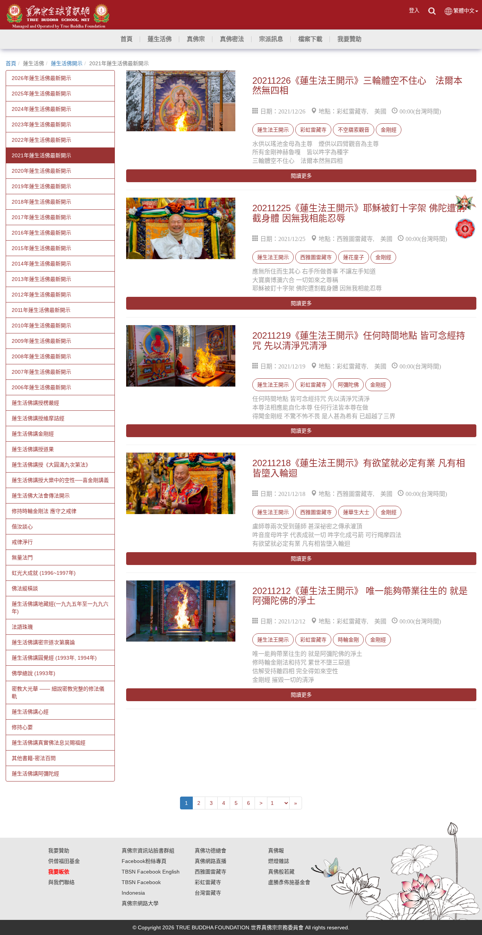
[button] (159, 39)
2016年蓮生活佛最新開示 (41, 233)
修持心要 (22, 727)
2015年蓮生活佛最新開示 (41, 248)
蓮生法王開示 (273, 130)
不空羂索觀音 (353, 130)
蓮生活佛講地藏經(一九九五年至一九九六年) (60, 607)
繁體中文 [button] (463, 11)
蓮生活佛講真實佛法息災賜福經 (48, 743)
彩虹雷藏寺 (313, 130)
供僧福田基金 (64, 861)
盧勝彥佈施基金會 (289, 882)
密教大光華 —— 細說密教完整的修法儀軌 (58, 692)
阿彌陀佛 (348, 385)
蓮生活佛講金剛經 (33, 434)
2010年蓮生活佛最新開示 (41, 325)
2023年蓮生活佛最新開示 (41, 124)
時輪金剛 (348, 640)
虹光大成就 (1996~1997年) (44, 573)
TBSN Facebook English (151, 872)
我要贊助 (58, 850)
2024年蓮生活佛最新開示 (41, 109)
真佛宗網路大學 (140, 903)
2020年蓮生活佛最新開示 (41, 171)
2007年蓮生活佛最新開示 (41, 372)
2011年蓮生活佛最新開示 (41, 310)
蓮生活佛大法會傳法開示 (41, 496)
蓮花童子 (353, 257)
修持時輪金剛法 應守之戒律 (44, 511)
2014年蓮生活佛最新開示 (41, 264)
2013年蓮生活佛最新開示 (41, 279)
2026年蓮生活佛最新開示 (41, 78)
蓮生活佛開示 (66, 63)
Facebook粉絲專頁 (144, 861)
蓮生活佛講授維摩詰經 (38, 418)
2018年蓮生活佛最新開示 (41, 202)
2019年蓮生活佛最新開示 (41, 186)
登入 (414, 10)
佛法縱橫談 (25, 588)
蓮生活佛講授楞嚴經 (35, 403)
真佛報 (276, 850)
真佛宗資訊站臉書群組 (148, 850)
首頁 (11, 63)
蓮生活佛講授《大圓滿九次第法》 (51, 465)
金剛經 (389, 130)
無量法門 (22, 557)
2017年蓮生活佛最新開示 (41, 217)
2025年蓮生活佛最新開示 (41, 94)
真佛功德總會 (210, 850)
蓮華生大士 (356, 512)
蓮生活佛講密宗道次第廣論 (43, 642)
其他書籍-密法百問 (34, 758)
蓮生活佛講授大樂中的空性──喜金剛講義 (60, 480)
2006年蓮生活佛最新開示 (41, 387)
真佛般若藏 (281, 872)
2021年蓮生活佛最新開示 (41, 155)
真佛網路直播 (210, 861)
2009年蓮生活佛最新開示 (41, 341)
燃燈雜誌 (278, 861)
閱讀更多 (301, 176)
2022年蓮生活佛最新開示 (41, 140)
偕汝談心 (22, 527)
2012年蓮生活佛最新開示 (41, 295)
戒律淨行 (22, 542)
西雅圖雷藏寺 (316, 257)
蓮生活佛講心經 (30, 712)
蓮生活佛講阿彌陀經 (35, 774)
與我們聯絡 (61, 882)
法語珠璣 (22, 627)
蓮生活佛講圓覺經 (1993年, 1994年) (54, 658)
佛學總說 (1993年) (33, 673)
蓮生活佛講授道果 (33, 449)
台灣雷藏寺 (208, 893)
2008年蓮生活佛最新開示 (41, 356)
